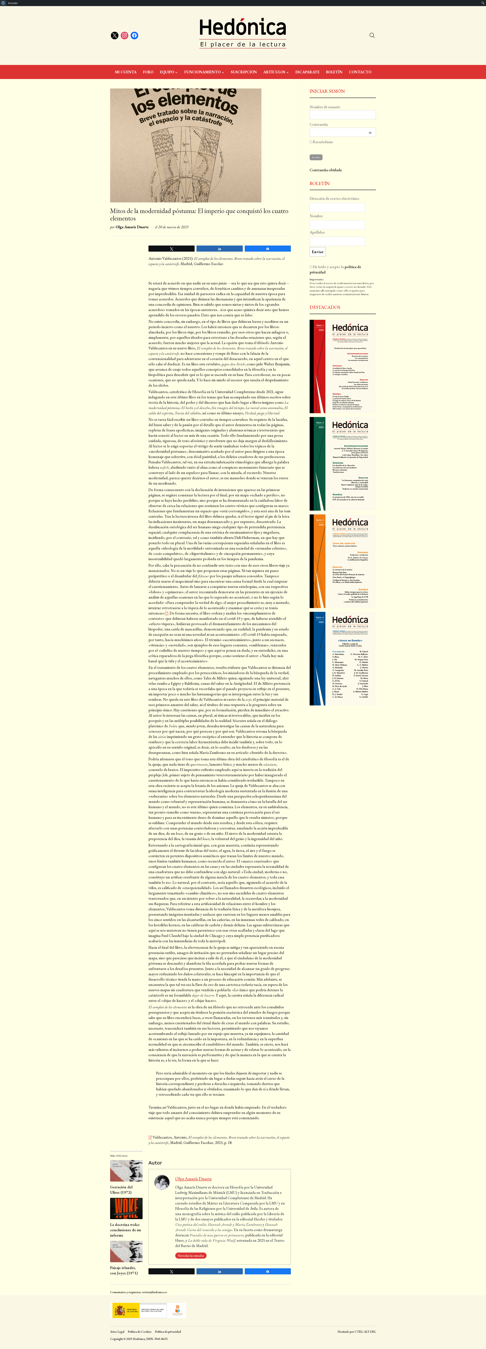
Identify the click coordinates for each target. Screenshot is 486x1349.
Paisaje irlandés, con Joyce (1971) (124, 1270)
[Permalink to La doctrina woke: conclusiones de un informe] (126, 1208)
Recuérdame (322, 141)
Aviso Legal (117, 1332)
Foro (148, 72)
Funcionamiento (202, 72)
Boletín (334, 72)
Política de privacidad (168, 1332)
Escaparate (307, 72)
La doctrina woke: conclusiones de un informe (125, 1230)
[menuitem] (3, 3)
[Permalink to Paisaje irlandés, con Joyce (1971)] (126, 1251)
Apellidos (317, 232)
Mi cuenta (125, 72)
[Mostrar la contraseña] (369, 132)
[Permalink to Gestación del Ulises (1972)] (126, 1171)
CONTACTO (360, 72)
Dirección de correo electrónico (334, 198)
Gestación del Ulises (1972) (121, 1190)
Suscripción (244, 72)
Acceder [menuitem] (13, 3)
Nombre (316, 215)
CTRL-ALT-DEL (365, 1332)
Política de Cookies (139, 1332)
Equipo (167, 72)
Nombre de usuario (325, 106)
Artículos (274, 72)
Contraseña (319, 124)
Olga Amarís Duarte (132, 226)
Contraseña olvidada (326, 169)
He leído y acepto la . (335, 269)
